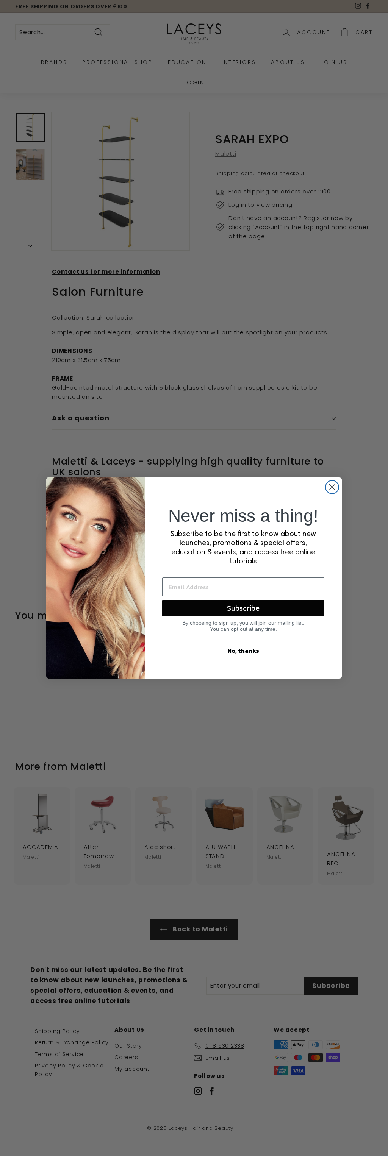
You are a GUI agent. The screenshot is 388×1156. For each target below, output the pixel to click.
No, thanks (243, 650)
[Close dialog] (332, 487)
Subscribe (243, 608)
